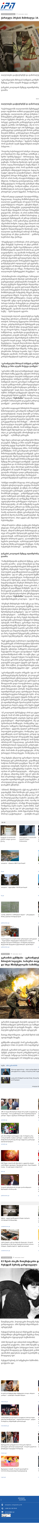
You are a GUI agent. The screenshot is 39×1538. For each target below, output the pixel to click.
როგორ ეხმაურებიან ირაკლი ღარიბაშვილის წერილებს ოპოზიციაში (16, 1188)
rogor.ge (3, 1477)
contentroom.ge (5, 1226)
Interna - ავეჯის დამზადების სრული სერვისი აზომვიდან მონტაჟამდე (15, 1219)
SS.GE (3, 822)
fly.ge (2, 871)
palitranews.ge (5, 1195)
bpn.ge (3, 1171)
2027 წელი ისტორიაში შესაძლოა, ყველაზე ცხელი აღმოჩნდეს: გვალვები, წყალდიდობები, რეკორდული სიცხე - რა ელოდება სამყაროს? (19, 1165)
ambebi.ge (4, 1120)
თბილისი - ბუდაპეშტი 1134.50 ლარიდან (14, 887)
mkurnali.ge (4, 1401)
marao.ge (4, 1453)
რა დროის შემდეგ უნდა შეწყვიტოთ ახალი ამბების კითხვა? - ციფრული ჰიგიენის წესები (18, 1394)
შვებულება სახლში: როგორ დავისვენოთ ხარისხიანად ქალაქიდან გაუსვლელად (14, 1470)
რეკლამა (22, 1500)
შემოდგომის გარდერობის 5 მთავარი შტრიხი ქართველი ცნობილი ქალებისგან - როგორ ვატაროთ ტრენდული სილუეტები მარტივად (18, 1446)
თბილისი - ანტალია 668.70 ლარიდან (13, 863)
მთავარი (21, 1498)
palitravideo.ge (5, 923)
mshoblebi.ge (5, 1425)
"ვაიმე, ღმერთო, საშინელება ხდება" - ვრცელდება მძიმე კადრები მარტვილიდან (18, 915)
